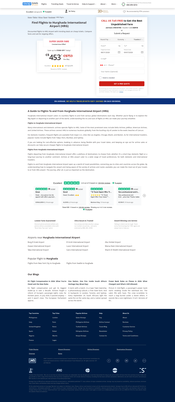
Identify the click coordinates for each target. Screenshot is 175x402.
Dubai (54, 331)
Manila (54, 336)
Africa (40, 17)
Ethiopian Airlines (82, 331)
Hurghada (51, 17)
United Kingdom (35, 327)
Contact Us (103, 336)
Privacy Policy (127, 331)
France (31, 340)
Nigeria (31, 336)
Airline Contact (104, 322)
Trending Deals (57, 4)
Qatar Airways (81, 318)
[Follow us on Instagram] (118, 361)
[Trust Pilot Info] (103, 11)
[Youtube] (126, 361)
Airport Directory (64, 349)
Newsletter (103, 331)
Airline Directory (93, 349)
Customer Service (129, 327)
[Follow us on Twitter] (135, 361)
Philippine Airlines (82, 322)
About (125, 318)
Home (30, 17)
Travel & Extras (73, 4)
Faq (100, 318)
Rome (54, 327)
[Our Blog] (144, 361)
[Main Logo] (30, 4)
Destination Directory (124, 349)
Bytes (60, 354)
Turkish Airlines (81, 327)
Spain (31, 331)
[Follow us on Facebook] (109, 361)
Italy (30, 322)
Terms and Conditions (130, 336)
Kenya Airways (81, 336)
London (55, 318)
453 (55, 57)
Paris (54, 322)
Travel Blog (103, 327)
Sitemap (32, 354)
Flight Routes (33, 349)
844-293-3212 (132, 5)
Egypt (45, 17)
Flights (44, 4)
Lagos (54, 340)
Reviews (125, 322)
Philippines (33, 318)
